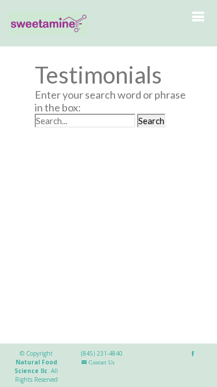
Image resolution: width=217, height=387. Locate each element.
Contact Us (101, 362)
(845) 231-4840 (102, 353)
